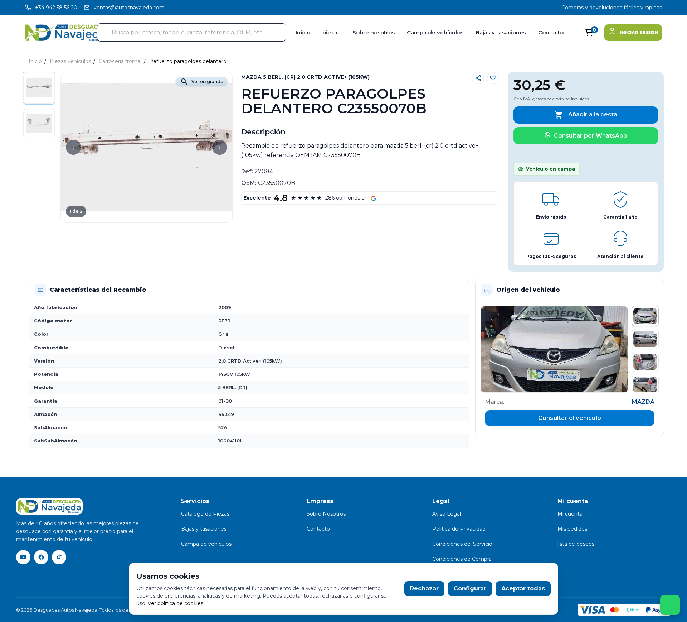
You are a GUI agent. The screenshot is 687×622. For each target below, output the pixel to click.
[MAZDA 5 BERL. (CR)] (554, 349)
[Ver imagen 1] (645, 316)
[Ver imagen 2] (645, 339)
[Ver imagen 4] (645, 385)
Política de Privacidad (459, 529)
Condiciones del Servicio (462, 544)
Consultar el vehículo (569, 418)
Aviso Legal (446, 514)
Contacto (551, 32)
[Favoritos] (493, 78)
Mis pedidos (572, 529)
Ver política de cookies (175, 603)
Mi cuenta (570, 514)
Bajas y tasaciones (501, 32)
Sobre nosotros (373, 32)
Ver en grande (201, 81)
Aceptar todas (523, 588)
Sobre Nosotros (326, 514)
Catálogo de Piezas (205, 514)
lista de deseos (575, 544)
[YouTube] (23, 557)
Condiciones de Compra (462, 559)
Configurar (470, 588)
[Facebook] (41, 557)
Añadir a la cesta (586, 115)
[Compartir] (478, 78)
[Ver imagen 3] (645, 362)
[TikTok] (59, 557)
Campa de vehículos (435, 32)
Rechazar (424, 588)
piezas (331, 32)
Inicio (303, 32)
